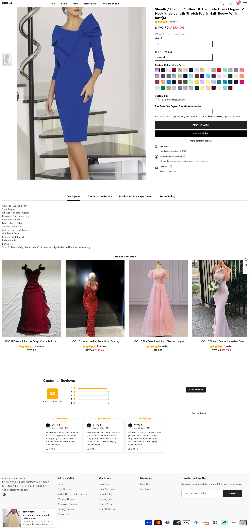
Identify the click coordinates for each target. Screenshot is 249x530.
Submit (232, 493)
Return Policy (167, 196)
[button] (166, 22)
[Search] (222, 3)
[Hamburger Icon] (245, 3)
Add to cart (200, 124)
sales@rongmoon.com (168, 171)
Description (73, 196)
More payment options (201, 140)
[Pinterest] (4, 494)
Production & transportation (135, 196)
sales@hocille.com (19, 489)
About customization (100, 196)
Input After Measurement (173, 99)
